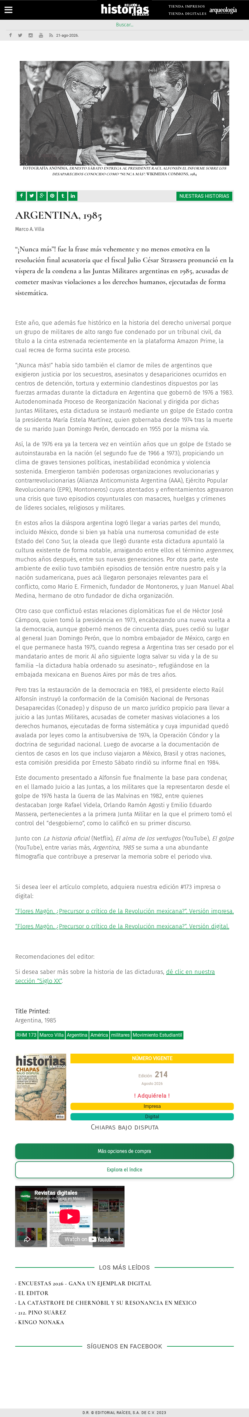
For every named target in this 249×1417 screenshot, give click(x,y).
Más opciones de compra (124, 1151)
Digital (152, 1116)
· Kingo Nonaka (39, 1322)
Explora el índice (124, 1170)
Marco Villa (51, 1035)
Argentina (77, 1035)
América (99, 1035)
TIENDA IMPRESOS (187, 7)
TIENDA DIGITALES (187, 15)
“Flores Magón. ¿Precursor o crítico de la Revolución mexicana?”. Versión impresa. (124, 911)
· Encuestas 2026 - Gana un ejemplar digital (83, 1283)
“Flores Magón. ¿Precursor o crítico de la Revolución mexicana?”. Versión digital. (122, 926)
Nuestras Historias (204, 196)
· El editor (32, 1293)
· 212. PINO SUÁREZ (41, 1312)
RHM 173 (26, 1035)
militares (120, 1035)
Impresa (152, 1106)
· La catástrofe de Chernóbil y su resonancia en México (106, 1303)
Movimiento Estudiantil (157, 1035)
